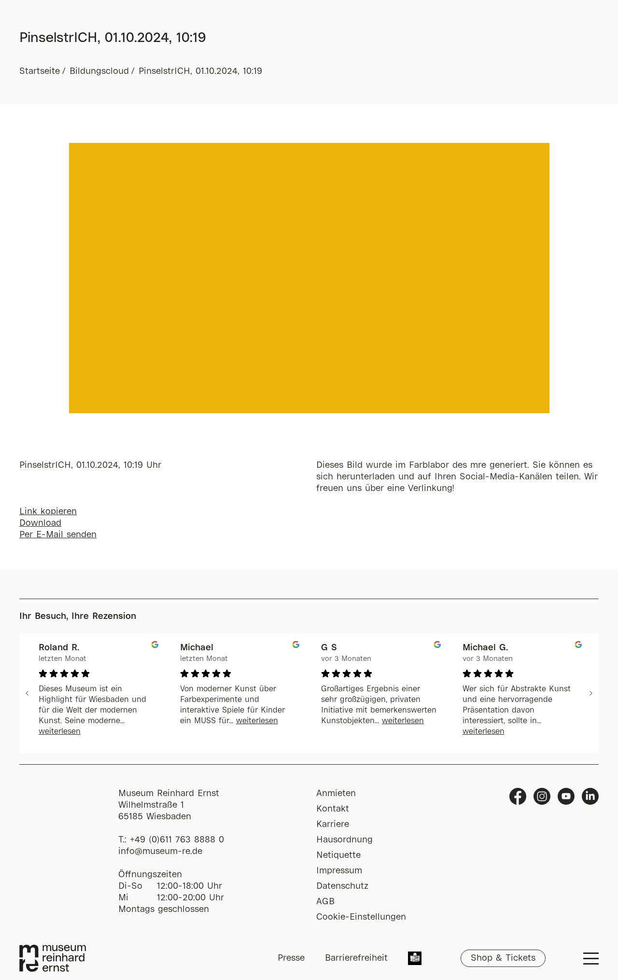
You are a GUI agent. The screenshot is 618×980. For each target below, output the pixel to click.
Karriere (332, 824)
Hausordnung (344, 840)
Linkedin (590, 796)
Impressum (339, 871)
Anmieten (336, 794)
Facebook (517, 796)
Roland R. (59, 648)
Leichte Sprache (414, 959)
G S (329, 648)
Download (40, 523)
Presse (291, 958)
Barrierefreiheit (356, 958)
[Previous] (27, 693)
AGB (325, 902)
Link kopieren (48, 512)
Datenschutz (342, 886)
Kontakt (332, 809)
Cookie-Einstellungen (361, 917)
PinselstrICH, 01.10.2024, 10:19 (200, 71)
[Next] (591, 693)
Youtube (566, 796)
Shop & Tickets (503, 958)
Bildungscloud (99, 71)
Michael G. (485, 648)
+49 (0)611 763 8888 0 (177, 840)
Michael (196, 648)
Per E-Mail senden (58, 535)
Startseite (39, 71)
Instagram (542, 796)
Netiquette (338, 855)
